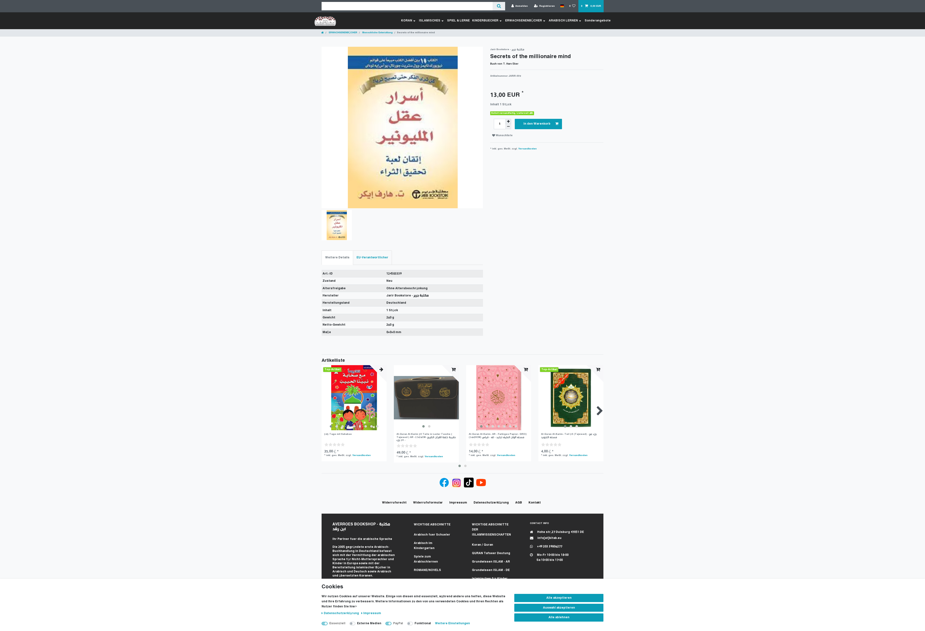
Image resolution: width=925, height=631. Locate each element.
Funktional (423, 623)
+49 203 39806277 (549, 546)
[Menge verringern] (508, 126)
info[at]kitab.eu (549, 538)
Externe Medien (369, 623)
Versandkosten (527, 149)
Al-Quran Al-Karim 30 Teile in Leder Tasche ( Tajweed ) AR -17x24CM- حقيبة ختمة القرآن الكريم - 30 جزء (426, 437)
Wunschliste (504, 135)
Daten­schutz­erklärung (342, 613)
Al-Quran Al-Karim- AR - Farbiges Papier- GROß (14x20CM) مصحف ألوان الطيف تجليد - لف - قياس (498, 435)
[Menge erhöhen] (508, 121)
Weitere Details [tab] (337, 257)
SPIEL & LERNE (458, 20)
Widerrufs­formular (428, 502)
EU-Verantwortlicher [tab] (372, 257)
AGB (518, 502)
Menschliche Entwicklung (377, 32)
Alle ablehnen (558, 617)
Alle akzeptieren (559, 598)
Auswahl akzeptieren (559, 608)
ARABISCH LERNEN (563, 20)
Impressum (372, 613)
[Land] (561, 6)
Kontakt (535, 502)
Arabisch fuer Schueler (432, 535)
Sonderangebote (598, 20)
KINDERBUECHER (485, 20)
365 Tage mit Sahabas (338, 434)
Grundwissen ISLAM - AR (491, 562)
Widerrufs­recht (394, 502)
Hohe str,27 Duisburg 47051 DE (560, 532)
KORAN (406, 20)
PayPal (398, 623)
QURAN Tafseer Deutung (491, 553)
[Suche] (499, 6)
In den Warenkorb (536, 124)
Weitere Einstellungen (452, 623)
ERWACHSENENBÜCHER (523, 20)
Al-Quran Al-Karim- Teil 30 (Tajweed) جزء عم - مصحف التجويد (569, 435)
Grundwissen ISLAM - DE (491, 570)
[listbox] (354, 397)
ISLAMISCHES (429, 20)
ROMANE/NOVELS (427, 570)
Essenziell (337, 623)
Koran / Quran (482, 545)
